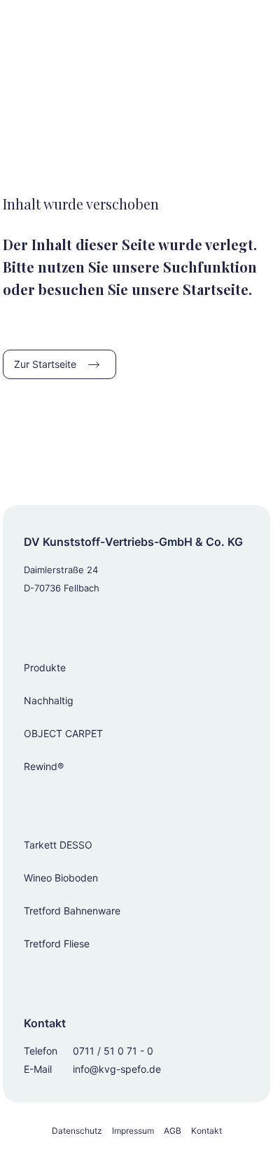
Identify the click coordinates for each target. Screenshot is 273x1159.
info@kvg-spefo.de (117, 1069)
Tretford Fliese (57, 943)
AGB (172, 1130)
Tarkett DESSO (58, 845)
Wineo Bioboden (61, 878)
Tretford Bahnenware (72, 911)
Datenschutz (77, 1130)
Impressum (133, 1130)
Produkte (45, 667)
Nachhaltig (49, 700)
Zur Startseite (45, 364)
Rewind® (44, 766)
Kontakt (206, 1130)
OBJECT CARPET (63, 733)
